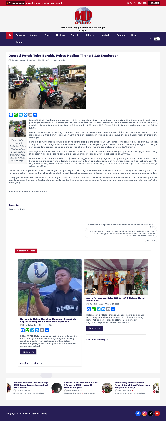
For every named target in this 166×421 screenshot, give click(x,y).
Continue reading (30, 363)
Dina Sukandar (18, 60)
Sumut (33, 35)
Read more (28, 352)
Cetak (48, 35)
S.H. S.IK (151, 240)
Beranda (20, 35)
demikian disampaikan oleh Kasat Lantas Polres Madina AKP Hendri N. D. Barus (122, 226)
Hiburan (90, 35)
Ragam (19, 42)
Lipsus (134, 35)
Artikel (105, 35)
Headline (31, 60)
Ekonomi (121, 35)
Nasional (60, 35)
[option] (32, 388)
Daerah (74, 35)
